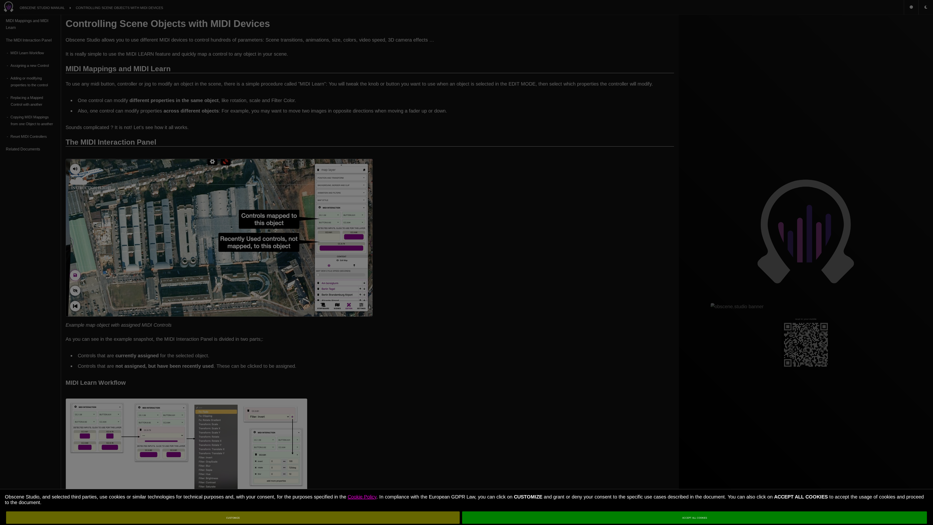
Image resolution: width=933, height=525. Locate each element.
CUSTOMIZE (233, 517)
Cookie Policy (362, 496)
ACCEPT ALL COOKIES (694, 517)
